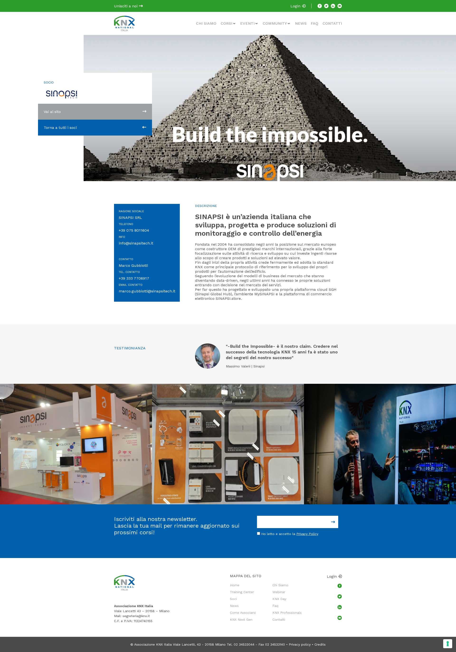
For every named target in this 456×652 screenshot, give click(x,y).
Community (275, 23)
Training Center (242, 592)
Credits (320, 644)
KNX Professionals (287, 612)
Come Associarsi (243, 612)
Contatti (332, 23)
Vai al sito (52, 111)
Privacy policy (300, 644)
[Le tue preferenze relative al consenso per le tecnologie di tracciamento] (447, 643)
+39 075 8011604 (134, 230)
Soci (233, 599)
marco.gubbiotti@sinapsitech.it (147, 291)
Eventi (247, 23)
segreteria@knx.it (136, 616)
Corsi (226, 23)
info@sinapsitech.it (136, 243)
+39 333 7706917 (134, 278)
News (301, 23)
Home (234, 585)
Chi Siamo (206, 23)
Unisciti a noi (126, 6)
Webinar (278, 592)
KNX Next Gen (241, 619)
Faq (314, 23)
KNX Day (279, 599)
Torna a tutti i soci (60, 127)
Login (296, 6)
